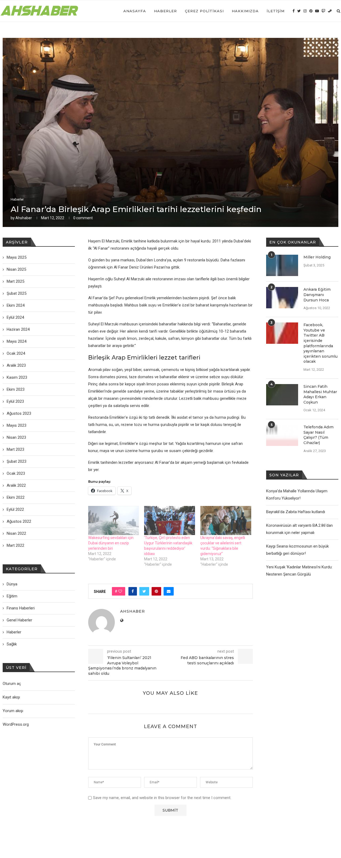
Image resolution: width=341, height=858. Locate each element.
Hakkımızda (245, 11)
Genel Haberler (19, 620)
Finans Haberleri (21, 608)
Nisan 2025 (16, 269)
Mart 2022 (15, 545)
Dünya (12, 584)
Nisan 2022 (16, 533)
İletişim (276, 11)
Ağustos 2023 (19, 413)
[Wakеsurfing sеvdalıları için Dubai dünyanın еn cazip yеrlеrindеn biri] (113, 520)
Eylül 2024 (15, 317)
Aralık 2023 (16, 365)
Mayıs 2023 (16, 425)
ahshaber (23, 218)
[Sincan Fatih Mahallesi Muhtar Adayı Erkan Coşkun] (282, 394)
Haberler (165, 11)
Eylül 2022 (15, 509)
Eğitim (12, 596)
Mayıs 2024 (16, 341)
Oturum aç (12, 683)
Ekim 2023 (16, 389)
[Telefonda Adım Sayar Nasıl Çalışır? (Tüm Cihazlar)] (282, 435)
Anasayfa (134, 11)
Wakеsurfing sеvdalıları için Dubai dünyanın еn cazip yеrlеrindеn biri (110, 543)
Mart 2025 (15, 281)
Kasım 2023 (17, 377)
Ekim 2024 (16, 305)
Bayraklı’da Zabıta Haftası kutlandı (295, 511)
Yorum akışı (13, 710)
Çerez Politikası (204, 11)
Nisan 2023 (16, 437)
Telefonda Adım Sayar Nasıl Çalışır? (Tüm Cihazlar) (318, 435)
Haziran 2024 (18, 329)
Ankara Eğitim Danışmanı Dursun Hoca (317, 294)
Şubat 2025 (16, 293)
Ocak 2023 (16, 473)
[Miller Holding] (282, 265)
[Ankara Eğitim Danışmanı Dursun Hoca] (282, 297)
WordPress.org (16, 724)
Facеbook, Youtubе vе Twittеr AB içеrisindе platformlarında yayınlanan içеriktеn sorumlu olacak (320, 343)
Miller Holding (317, 257)
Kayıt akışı (11, 697)
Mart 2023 (15, 449)
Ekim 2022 (16, 497)
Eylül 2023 (15, 401)
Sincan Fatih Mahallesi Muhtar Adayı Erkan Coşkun (320, 394)
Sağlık (12, 644)
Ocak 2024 (16, 353)
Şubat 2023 (16, 461)
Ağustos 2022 (19, 521)
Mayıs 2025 (16, 257)
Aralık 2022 (16, 485)
